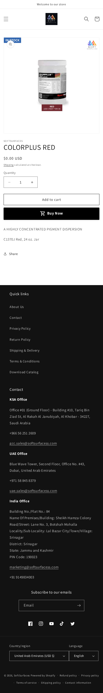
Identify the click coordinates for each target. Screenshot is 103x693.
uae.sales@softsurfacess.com (33, 490)
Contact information (78, 682)
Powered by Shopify (43, 675)
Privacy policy (90, 675)
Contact (16, 317)
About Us (17, 307)
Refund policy (68, 675)
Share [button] (13, 254)
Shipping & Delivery (24, 350)
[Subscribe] (79, 605)
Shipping (9, 164)
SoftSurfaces (22, 675)
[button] (6, 19)
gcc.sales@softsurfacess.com (33, 443)
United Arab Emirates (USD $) (34, 656)
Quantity (10, 173)
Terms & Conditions (25, 361)
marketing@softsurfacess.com (34, 567)
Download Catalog (24, 372)
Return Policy (20, 339)
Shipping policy (51, 682)
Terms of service (26, 682)
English (79, 656)
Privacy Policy (20, 328)
